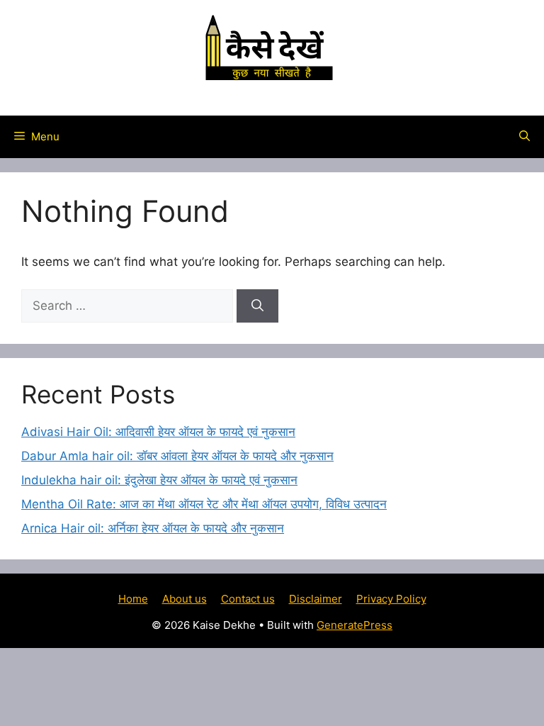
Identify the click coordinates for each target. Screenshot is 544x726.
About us (184, 598)
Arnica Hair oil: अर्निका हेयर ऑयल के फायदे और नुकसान (152, 528)
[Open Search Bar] (524, 137)
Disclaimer (315, 598)
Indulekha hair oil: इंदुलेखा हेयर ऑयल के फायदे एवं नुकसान (159, 480)
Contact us (248, 598)
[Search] (257, 306)
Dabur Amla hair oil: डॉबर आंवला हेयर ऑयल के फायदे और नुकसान (177, 456)
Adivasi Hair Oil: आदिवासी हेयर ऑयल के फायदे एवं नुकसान (158, 432)
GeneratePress (354, 625)
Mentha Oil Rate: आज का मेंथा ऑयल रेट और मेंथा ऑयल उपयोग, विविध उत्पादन (204, 504)
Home (133, 598)
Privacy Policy (391, 598)
